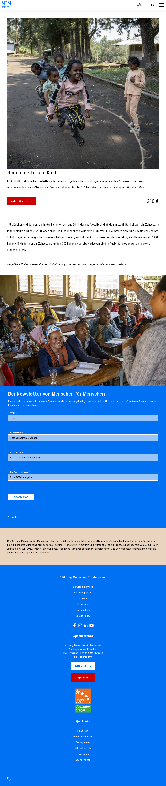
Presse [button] (83, 598)
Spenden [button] (83, 677)
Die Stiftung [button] (83, 730)
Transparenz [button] (83, 742)
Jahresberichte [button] (83, 748)
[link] (6, 5)
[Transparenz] (83, 700)
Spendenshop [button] (83, 759)
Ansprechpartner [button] (83, 592)
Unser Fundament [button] (83, 736)
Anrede (13, 412)
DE (146, 4)
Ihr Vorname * (16, 432)
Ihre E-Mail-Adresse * (20, 472)
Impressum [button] (83, 604)
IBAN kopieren (83, 666)
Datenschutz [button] (83, 610)
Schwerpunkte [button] (83, 753)
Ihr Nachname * (17, 452)
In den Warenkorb (21, 201)
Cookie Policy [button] (83, 615)
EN (152, 4)
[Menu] (161, 5)
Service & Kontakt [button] (83, 586)
